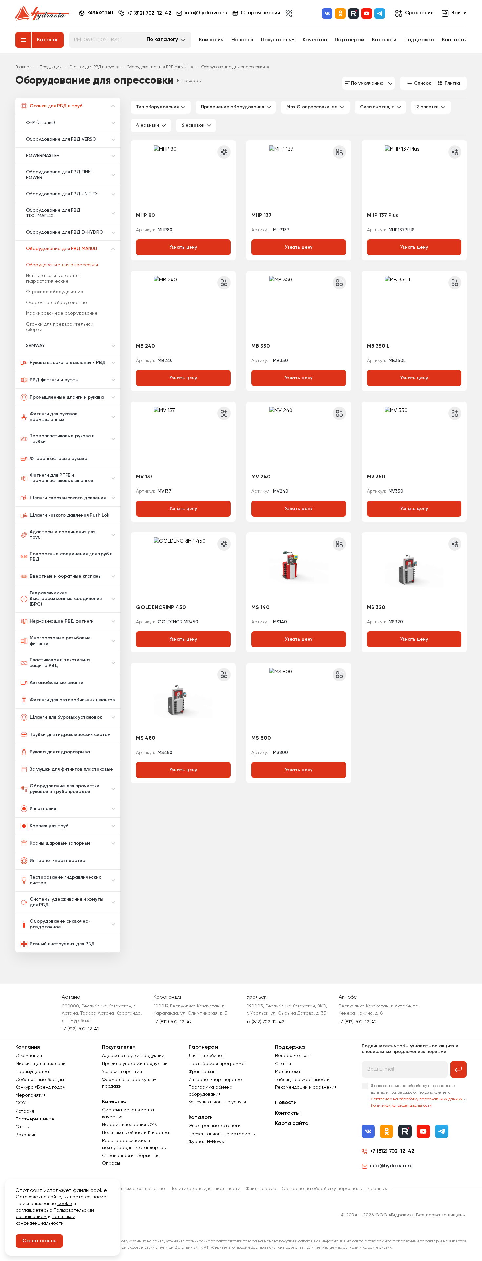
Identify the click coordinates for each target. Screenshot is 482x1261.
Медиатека (287, 1071)
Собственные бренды (39, 1079)
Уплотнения (43, 808)
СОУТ (21, 1103)
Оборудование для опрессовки (62, 265)
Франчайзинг (203, 1071)
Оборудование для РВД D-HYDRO (64, 232)
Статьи (283, 1064)
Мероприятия (30, 1095)
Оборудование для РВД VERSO (61, 139)
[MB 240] (183, 307)
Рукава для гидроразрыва (60, 752)
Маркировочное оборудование (62, 313)
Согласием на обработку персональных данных (416, 1099)
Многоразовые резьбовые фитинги (60, 641)
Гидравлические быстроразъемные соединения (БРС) (66, 599)
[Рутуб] (353, 13)
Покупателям (278, 40)
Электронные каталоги (215, 1125)
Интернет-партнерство (57, 860)
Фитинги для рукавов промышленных (54, 417)
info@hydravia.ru (391, 1166)
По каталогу (162, 39)
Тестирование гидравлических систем (65, 880)
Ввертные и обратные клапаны (66, 576)
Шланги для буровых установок (66, 717)
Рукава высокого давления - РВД (68, 362)
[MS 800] (298, 699)
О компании (28, 1055)
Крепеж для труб (49, 826)
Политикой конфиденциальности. (401, 1106)
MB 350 (260, 346)
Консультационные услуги (217, 1102)
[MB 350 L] (414, 307)
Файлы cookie (261, 1188)
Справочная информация (130, 1155)
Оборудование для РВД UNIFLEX (62, 194)
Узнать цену (183, 247)
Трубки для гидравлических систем (70, 734)
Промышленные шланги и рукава (67, 397)
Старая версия (260, 13)
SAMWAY (35, 345)
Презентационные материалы (222, 1134)
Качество (315, 40)
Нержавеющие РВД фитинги (62, 621)
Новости (242, 40)
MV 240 (261, 477)
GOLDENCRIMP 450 (161, 607)
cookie (64, 1203)
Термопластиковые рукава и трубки (62, 439)
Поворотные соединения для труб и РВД (71, 557)
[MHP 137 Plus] (414, 176)
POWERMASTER (43, 155)
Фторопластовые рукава (58, 458)
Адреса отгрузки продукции (133, 1055)
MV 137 (144, 477)
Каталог (47, 40)
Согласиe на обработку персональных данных (334, 1188)
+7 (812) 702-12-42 (149, 13)
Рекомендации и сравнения (306, 1087)
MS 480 (145, 738)
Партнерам (349, 40)
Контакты (454, 40)
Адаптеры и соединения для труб (62, 535)
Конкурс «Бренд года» (40, 1087)
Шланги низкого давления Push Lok (69, 515)
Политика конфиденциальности (205, 1188)
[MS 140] (298, 568)
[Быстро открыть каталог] (23, 40)
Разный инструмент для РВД (62, 944)
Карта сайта (292, 1123)
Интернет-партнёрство (215, 1079)
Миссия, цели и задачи (40, 1064)
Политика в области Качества (135, 1132)
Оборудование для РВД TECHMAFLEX (53, 213)
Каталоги (384, 40)
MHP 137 (261, 215)
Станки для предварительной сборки (60, 327)
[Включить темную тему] (289, 13)
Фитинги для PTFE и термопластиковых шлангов (61, 478)
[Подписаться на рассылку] (458, 1069)
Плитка (452, 83)
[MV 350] (414, 438)
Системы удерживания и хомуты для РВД (66, 902)
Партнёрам (203, 1047)
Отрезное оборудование (54, 292)
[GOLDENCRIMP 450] (183, 568)
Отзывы (23, 1127)
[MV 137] (183, 438)
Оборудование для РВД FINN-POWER (59, 175)
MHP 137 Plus (382, 215)
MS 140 (260, 607)
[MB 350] (298, 307)
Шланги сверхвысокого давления (68, 498)
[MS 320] (414, 568)
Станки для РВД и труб (56, 106)
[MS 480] (183, 699)
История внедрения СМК (129, 1124)
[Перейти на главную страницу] (42, 13)
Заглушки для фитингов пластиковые (71, 769)
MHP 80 (145, 215)
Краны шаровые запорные (60, 843)
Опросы (111, 1163)
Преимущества (32, 1071)
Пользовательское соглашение (130, 1188)
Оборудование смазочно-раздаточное (60, 924)
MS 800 (261, 738)
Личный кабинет (206, 1055)
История (24, 1111)
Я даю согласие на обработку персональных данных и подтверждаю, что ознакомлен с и (418, 1096)
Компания (211, 40)
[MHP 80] (183, 176)
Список (422, 83)
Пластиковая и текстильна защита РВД (60, 663)
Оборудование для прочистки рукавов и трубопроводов (64, 789)
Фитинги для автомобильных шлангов (72, 700)
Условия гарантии (122, 1071)
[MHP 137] (298, 176)
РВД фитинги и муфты (54, 380)
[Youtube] (366, 13)
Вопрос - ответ (292, 1055)
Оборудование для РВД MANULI (61, 248)
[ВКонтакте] (327, 13)
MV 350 (376, 477)
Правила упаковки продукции (135, 1064)
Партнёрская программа (217, 1064)
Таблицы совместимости (302, 1079)
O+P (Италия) (40, 123)
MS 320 (376, 607)
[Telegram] (379, 13)
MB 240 (145, 346)
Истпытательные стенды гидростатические (53, 278)
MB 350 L (378, 346)
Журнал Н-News (206, 1141)
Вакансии (26, 1135)
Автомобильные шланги (56, 682)
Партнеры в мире (34, 1119)
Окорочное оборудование (56, 302)
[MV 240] (298, 438)
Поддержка (419, 40)
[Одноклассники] (340, 13)
